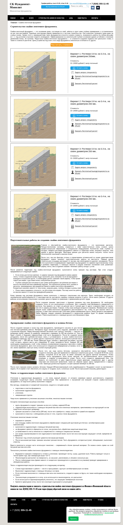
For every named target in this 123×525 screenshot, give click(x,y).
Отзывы (100, 499)
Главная (12, 18)
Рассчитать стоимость (61, 45)
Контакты (95, 18)
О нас (22, 18)
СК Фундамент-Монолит (20, 6)
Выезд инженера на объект (55, 7)
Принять (73, 519)
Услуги (31, 18)
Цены (71, 18)
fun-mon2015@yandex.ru (79, 3)
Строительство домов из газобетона (51, 18)
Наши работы (82, 18)
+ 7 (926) (99, 4)
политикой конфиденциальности (99, 513)
